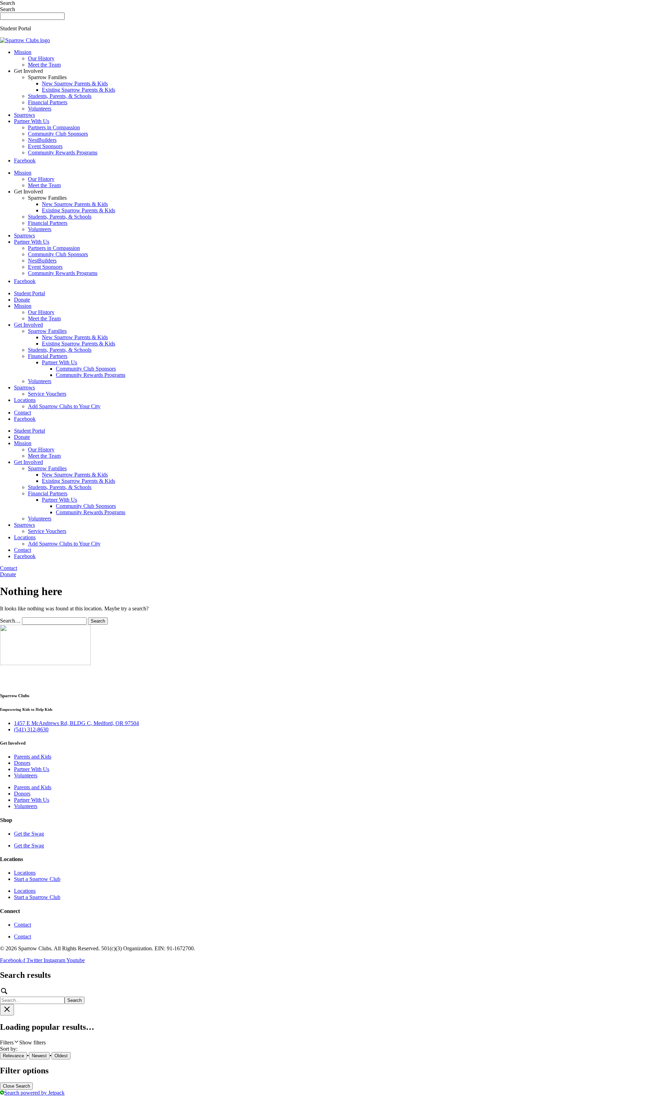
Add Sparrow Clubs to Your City (64, 406)
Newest (39, 1055)
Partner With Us (31, 121)
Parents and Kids (32, 757)
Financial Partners (47, 102)
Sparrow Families (47, 331)
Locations (25, 400)
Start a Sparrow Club (37, 879)
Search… (10, 621)
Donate (22, 300)
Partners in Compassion (54, 127)
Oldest (61, 1055)
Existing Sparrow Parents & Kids (78, 90)
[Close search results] (7, 1009)
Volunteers (39, 109)
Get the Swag (29, 834)
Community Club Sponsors (58, 134)
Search (7, 3)
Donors (22, 763)
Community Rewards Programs (62, 152)
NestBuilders (42, 140)
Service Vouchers (47, 394)
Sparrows (24, 115)
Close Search (16, 1086)
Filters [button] (23, 1042)
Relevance (13, 1055)
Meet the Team (44, 65)
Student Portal (29, 293)
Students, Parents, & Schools (59, 96)
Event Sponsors (45, 146)
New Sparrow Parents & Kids (75, 83)
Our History (41, 58)
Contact (22, 413)
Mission (22, 52)
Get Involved (28, 325)
